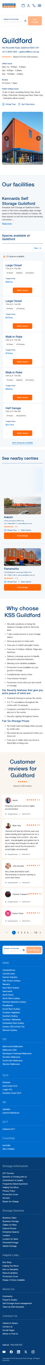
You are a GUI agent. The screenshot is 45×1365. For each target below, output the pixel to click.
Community (7, 1296)
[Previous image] (6, 138)
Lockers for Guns (10, 1239)
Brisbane (6, 1082)
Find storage (22, 536)
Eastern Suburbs (9, 977)
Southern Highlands (11, 1012)
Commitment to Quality (12, 1180)
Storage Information (15, 1166)
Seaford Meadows (10, 1113)
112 (35, 932)
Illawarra (6, 984)
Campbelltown (8, 970)
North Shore (8, 995)
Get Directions (28, 104)
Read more (7, 223)
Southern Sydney (10, 1016)
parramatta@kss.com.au (26, 575)
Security (6, 1198)
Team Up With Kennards (13, 1307)
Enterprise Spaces (10, 1232)
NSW (5, 963)
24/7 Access (8, 1173)
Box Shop (7, 1262)
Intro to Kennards (10, 1269)
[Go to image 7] (27, 162)
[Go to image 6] (25, 162)
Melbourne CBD (9, 1050)
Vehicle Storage (9, 1246)
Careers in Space (10, 1323)
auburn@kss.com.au (25, 523)
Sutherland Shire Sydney (13, 1023)
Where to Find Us (10, 1334)
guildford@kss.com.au (29, 52)
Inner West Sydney (10, 988)
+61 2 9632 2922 (9, 52)
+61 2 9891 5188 (10, 575)
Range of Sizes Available (13, 1280)
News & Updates (10, 1273)
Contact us (7, 1327)
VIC (4, 1039)
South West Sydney (11, 1009)
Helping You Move (10, 1187)
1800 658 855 (16, 1345)
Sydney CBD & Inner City (13, 1026)
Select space (22, 290)
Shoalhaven (7, 1005)
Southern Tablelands (11, 1019)
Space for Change (10, 1201)
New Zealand (8, 1149)
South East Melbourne (12, 1060)
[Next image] (38, 138)
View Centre (26, 530)
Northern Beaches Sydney (14, 1002)
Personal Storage (10, 1242)
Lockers (6, 1235)
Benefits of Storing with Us (14, 1177)
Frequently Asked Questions (15, 1184)
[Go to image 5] (23, 162)
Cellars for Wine (9, 1225)
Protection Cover (10, 1194)
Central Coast (8, 973)
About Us (8, 1289)
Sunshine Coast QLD (11, 1093)
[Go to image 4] (21, 162)
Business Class (9, 1218)
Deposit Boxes (9, 1228)
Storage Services (13, 1210)
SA (4, 1102)
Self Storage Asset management (17, 1303)
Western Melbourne (11, 1064)
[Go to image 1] (15, 162)
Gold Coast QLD (10, 1086)
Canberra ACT (8, 1129)
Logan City (7, 1089)
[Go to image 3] (19, 162)
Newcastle (7, 991)
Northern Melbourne (11, 1057)
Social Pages (8, 1330)
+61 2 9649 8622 (10, 523)
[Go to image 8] (29, 162)
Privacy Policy (8, 1191)
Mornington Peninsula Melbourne (17, 1053)
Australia (6, 1145)
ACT (5, 1121)
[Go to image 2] (17, 162)
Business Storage (10, 1221)
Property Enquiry (9, 1300)
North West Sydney (11, 998)
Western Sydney (9, 1030)
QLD (5, 1075)
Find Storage (34, 20)
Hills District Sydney (11, 981)
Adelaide (6, 1109)
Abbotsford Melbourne (12, 1046)
